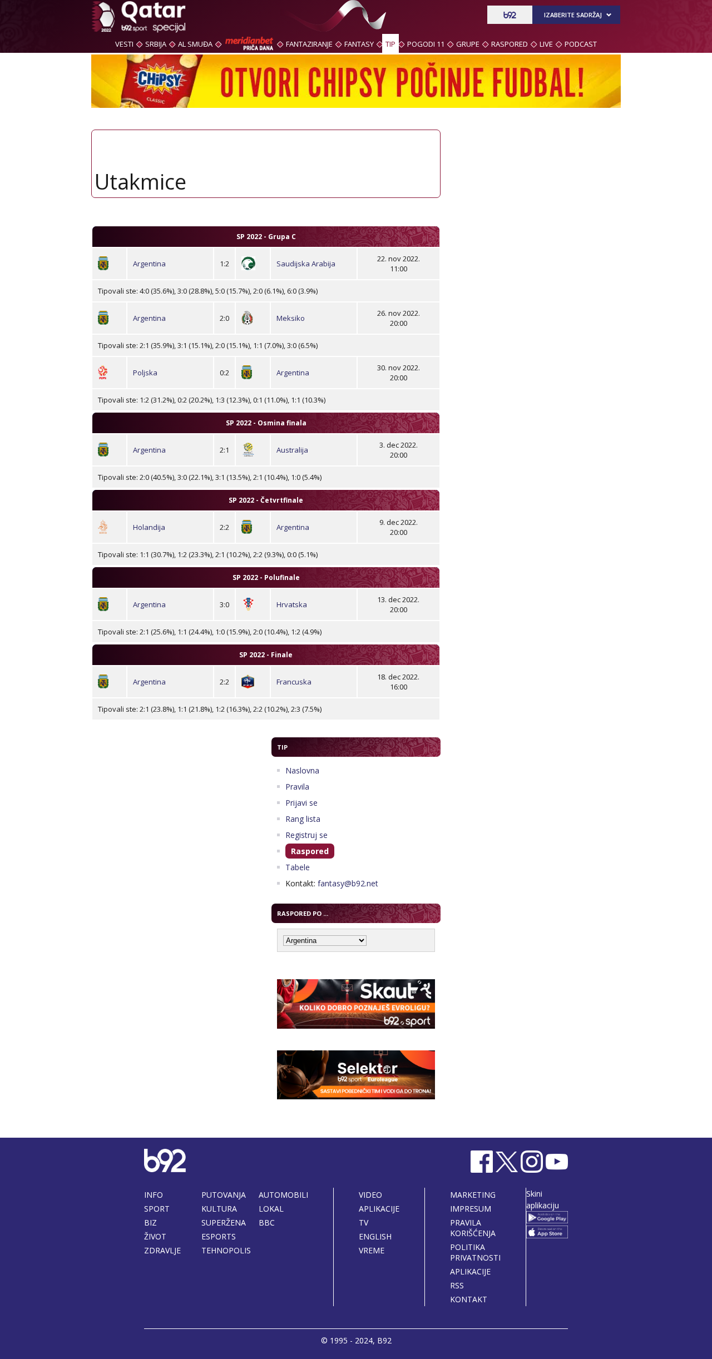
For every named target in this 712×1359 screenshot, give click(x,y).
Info (153, 1194)
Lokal (271, 1208)
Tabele (297, 867)
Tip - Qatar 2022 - (138, 16)
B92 (384, 1340)
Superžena (223, 1222)
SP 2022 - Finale (266, 654)
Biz (150, 1222)
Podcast (581, 44)
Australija (292, 450)
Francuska (294, 682)
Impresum (470, 1208)
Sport (157, 1208)
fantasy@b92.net (348, 883)
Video (370, 1194)
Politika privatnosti (475, 1252)
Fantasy (359, 44)
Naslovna (302, 770)
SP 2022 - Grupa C (266, 236)
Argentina (149, 264)
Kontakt (468, 1299)
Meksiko (290, 318)
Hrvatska (291, 604)
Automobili (283, 1194)
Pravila (297, 786)
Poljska (145, 373)
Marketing (473, 1194)
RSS (457, 1285)
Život (155, 1236)
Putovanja (223, 1194)
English (375, 1236)
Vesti (124, 44)
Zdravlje (162, 1250)
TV (363, 1222)
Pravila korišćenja (473, 1227)
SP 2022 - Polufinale (266, 577)
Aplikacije (379, 1208)
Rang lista (302, 819)
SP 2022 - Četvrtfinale (266, 500)
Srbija (155, 44)
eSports (218, 1236)
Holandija (149, 527)
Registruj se (306, 835)
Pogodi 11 (425, 44)
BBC (267, 1222)
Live (546, 44)
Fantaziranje (309, 44)
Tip (390, 44)
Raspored (509, 44)
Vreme (371, 1250)
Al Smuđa (195, 44)
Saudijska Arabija (305, 264)
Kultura (219, 1208)
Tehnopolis (226, 1250)
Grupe (467, 44)
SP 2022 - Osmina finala (266, 423)
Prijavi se (301, 802)
